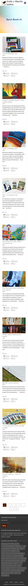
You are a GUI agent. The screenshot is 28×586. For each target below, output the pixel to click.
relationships (11, 560)
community (21, 548)
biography (13, 546)
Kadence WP (22, 584)
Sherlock (11, 563)
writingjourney (10, 573)
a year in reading (6, 546)
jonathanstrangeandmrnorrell (16, 553)
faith (7, 551)
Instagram (21, 582)
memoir (16, 556)
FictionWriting (12, 551)
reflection (4, 560)
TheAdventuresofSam (7, 565)
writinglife (17, 573)
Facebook (6, 582)
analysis (17, 543)
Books (18, 546)
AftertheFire (11, 543)
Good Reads (16, 582)
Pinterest (11, 582)
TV (2, 570)
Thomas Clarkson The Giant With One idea (11, 568)
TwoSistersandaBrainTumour (17, 570)
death (3, 551)
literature (7, 556)
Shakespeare (5, 563)
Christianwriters (14, 548)
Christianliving (5, 548)
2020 (3, 543)
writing (3, 573)
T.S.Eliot (20, 563)
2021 (6, 543)
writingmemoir (5, 575)
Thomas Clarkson (17, 565)
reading (24, 558)
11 (11, 509)
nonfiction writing (6, 558)
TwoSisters (6, 570)
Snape (15, 563)
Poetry (19, 558)
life (2, 556)
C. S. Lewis (23, 546)
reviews (23, 560)
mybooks (21, 556)
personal (14, 558)
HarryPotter (5, 553)
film (18, 551)
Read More (6, 66)
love (12, 556)
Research (18, 560)
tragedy (24, 568)
